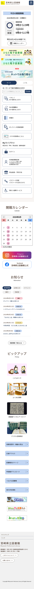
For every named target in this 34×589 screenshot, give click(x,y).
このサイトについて (8, 555)
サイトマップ (5, 535)
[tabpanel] (17, 142)
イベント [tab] (27, 288)
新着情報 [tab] (7, 288)
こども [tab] (25, 82)
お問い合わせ (6, 560)
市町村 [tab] (17, 292)
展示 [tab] (6, 292)
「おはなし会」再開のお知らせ (13, 317)
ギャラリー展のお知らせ (11, 301)
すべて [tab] (9, 82)
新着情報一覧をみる (16, 343)
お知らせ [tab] (17, 288)
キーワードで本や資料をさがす (14, 88)
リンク (3, 538)
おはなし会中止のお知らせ (11, 334)
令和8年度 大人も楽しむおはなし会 (15, 325)
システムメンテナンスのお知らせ (14, 309)
